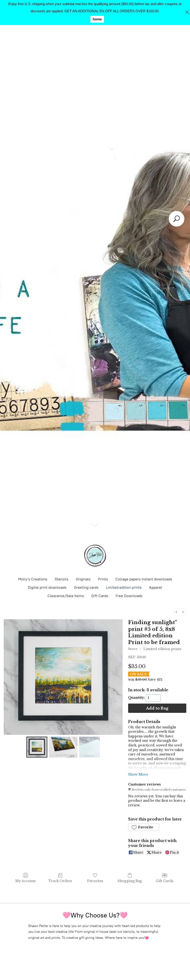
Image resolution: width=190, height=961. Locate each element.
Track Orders (60, 881)
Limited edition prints (124, 587)
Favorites (95, 881)
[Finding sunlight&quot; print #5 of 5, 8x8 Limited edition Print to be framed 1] (63, 747)
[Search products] (176, 219)
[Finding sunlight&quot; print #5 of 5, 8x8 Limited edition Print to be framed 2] (89, 747)
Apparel (155, 587)
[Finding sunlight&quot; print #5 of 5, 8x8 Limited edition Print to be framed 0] (36, 747)
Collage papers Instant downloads (143, 579)
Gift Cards (99, 596)
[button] (143, 827)
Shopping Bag (130, 881)
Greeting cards (86, 587)
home (97, 19)
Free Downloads (129, 596)
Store (132, 649)
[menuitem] (176, 612)
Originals (83, 579)
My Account (25, 881)
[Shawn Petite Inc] (95, 556)
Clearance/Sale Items (66, 596)
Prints (103, 579)
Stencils (61, 579)
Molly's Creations (32, 579)
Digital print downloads (47, 587)
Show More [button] (138, 774)
